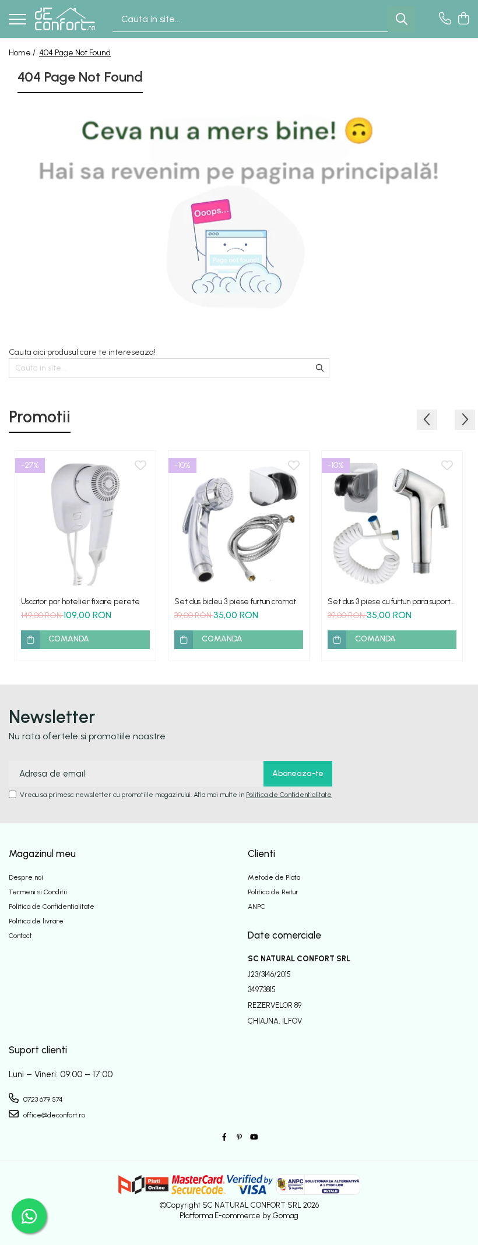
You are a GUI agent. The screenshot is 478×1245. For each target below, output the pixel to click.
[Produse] (17, 20)
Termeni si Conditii (38, 892)
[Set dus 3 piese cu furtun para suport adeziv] (392, 521)
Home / (23, 53)
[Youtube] (253, 1137)
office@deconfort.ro (53, 1115)
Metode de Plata (274, 877)
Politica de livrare (36, 921)
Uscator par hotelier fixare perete (80, 601)
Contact (20, 936)
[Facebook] (224, 1137)
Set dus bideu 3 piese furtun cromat (235, 601)
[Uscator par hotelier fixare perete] (85, 521)
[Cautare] (402, 19)
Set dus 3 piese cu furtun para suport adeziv (389, 601)
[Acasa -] (65, 19)
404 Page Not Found (75, 53)
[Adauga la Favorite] (140, 466)
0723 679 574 (42, 1099)
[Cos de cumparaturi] (463, 19)
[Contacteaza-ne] (445, 19)
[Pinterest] (239, 1137)
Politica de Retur (273, 892)
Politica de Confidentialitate (289, 795)
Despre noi (26, 877)
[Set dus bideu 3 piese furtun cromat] (238, 521)
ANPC (256, 906)
